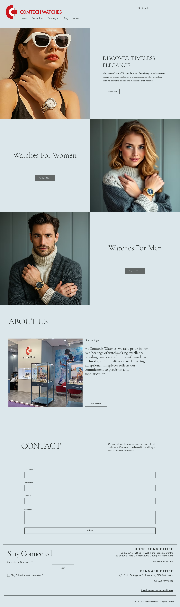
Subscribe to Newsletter (19, 562)
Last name (29, 482)
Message (28, 508)
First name (29, 469)
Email (27, 495)
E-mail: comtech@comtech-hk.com (157, 590)
